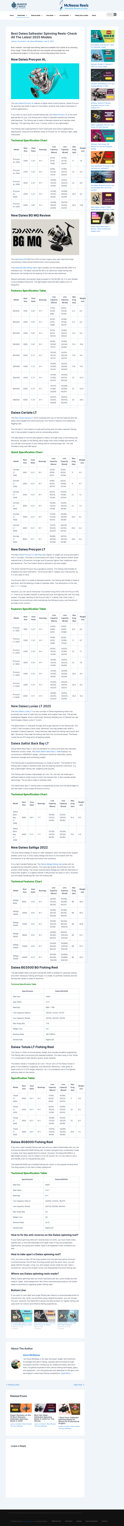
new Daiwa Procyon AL (24, 103)
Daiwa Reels (21, 15)
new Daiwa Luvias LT (23, 711)
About (94, 15)
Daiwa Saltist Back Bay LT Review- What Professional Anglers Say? (101, 229)
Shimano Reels (35, 15)
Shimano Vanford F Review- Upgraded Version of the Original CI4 (101, 105)
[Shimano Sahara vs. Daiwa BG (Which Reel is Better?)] (68, 1316)
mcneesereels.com (28, 1521)
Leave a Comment (18, 41)
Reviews (29, 1424)
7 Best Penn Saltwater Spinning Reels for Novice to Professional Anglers (68, 1420)
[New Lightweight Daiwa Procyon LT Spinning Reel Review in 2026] (21, 1316)
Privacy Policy (68, 1521)
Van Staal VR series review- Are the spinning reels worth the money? (102, 187)
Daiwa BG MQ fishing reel (25, 268)
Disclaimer (79, 1521)
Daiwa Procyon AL (59, 115)
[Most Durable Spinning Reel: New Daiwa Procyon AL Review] (44, 1316)
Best (24, 1424)
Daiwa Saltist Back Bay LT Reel (48, 752)
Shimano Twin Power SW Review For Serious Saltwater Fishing (101, 146)
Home (12, 15)
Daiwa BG (23, 259)
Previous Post (12, 1385)
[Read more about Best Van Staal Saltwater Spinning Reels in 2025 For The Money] (45, 1408)
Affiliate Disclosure (56, 1521)
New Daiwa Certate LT (24, 418)
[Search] (115, 14)
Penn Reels (49, 15)
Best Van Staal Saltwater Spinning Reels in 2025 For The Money (44, 1418)
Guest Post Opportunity (92, 1521)
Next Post (79, 1385)
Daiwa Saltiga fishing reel (51, 864)
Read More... (66, 1373)
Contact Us (104, 1521)
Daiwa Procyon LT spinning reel (32, 555)
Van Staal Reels (64, 15)
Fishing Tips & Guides (81, 15)
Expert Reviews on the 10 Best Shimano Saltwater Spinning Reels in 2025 (20, 1418)
